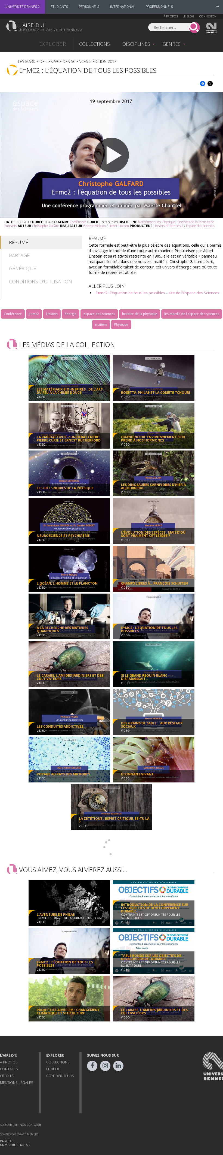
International (122, 7)
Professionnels (159, 7)
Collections (94, 44)
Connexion (207, 16)
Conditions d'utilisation (40, 281)
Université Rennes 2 (22, 7)
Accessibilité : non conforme (21, 1125)
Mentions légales (16, 1082)
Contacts (9, 1068)
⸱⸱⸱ (217, 6)
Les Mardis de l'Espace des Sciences (53, 61)
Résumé (18, 242)
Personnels (89, 7)
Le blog (188, 16)
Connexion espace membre (19, 1134)
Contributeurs (60, 1075)
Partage (19, 255)
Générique (22, 268)
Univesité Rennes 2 (211, 28)
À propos (171, 16)
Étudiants (59, 7)
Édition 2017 (104, 61)
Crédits (7, 1075)
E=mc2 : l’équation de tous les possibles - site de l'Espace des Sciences (157, 292)
